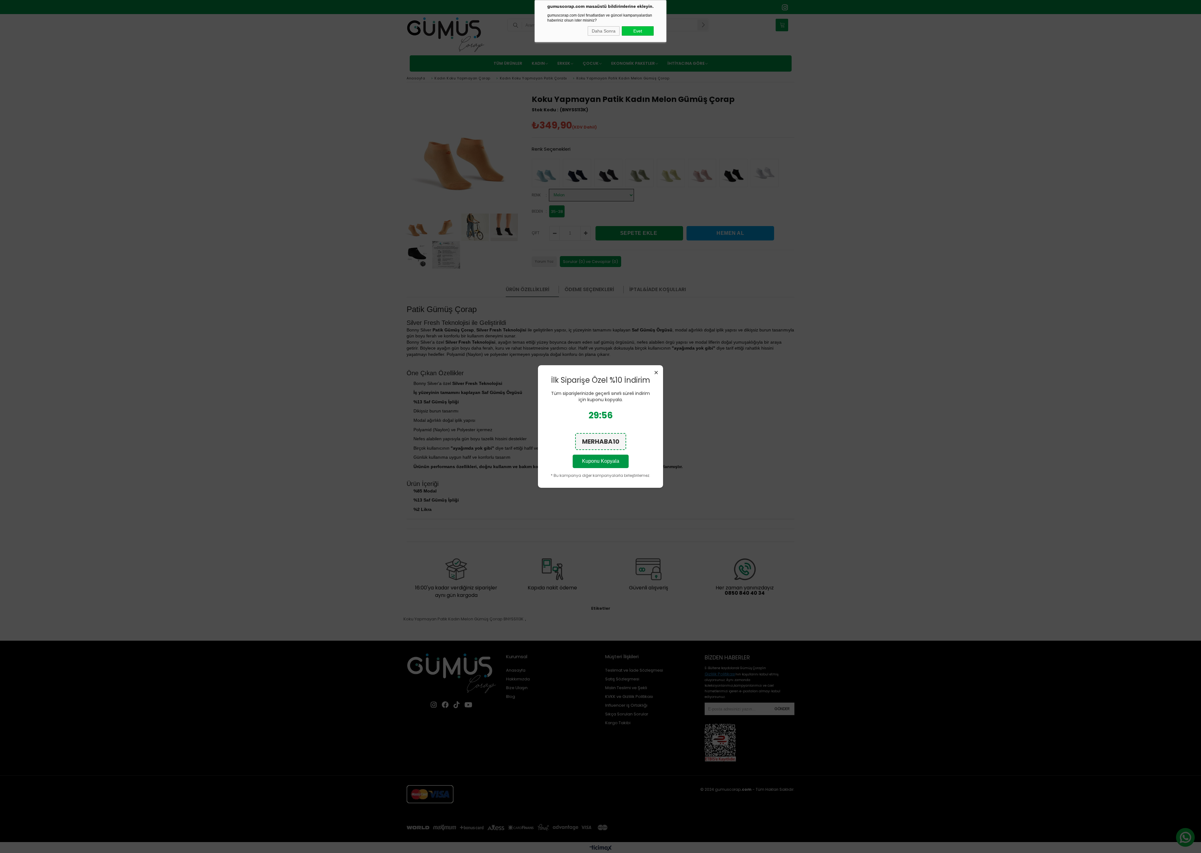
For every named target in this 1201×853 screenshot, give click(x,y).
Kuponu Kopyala (600, 461)
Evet (637, 30)
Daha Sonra (604, 30)
